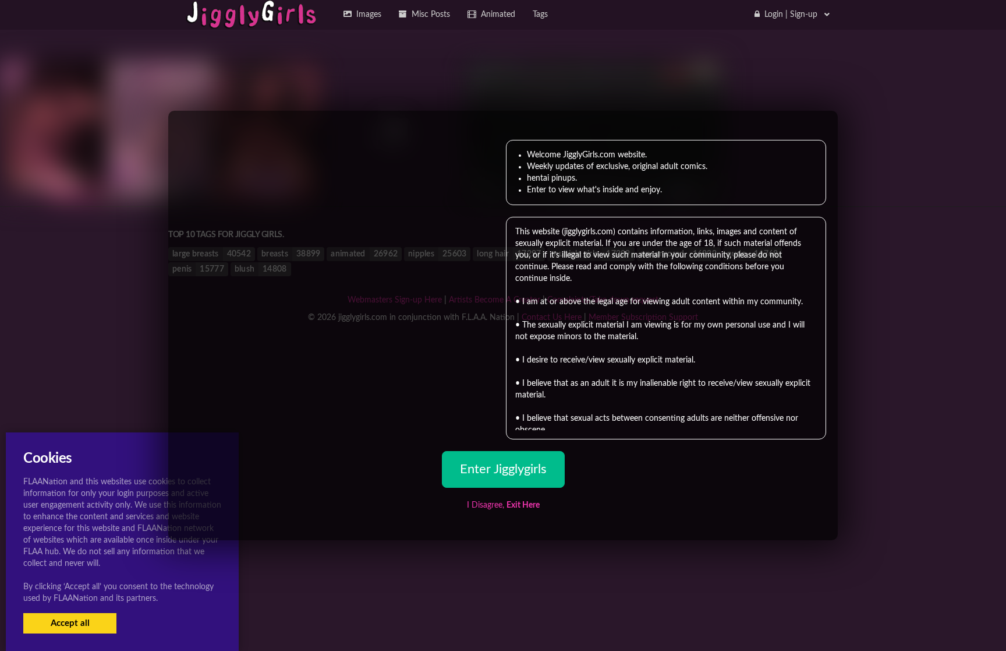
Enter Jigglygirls (503, 469)
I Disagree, (503, 505)
